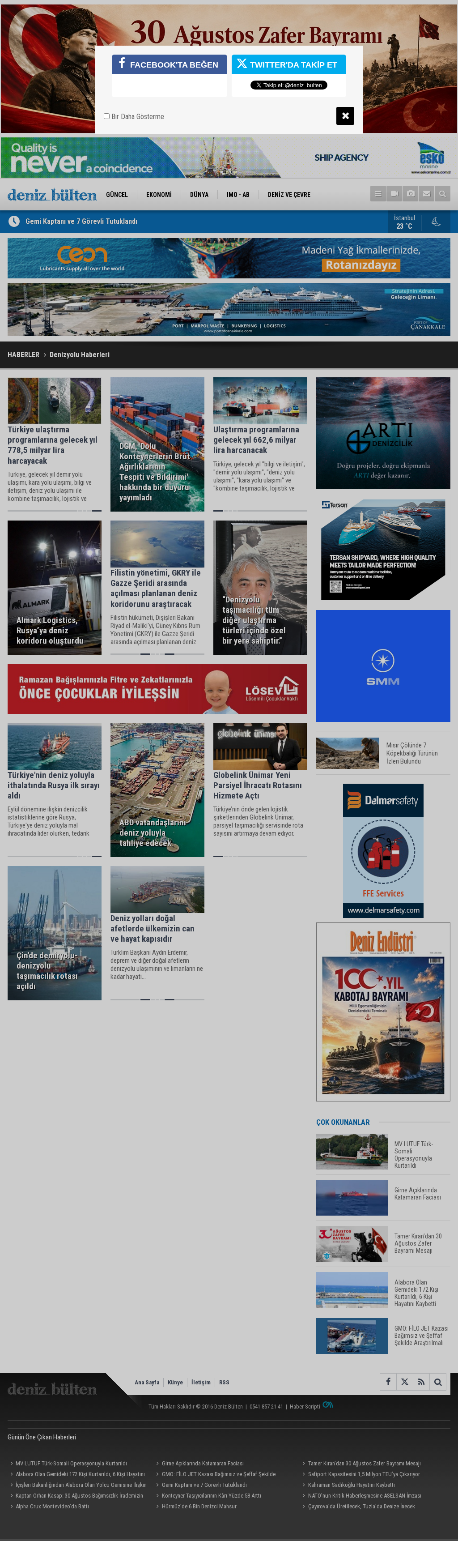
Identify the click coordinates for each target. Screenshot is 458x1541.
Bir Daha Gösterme (137, 116)
